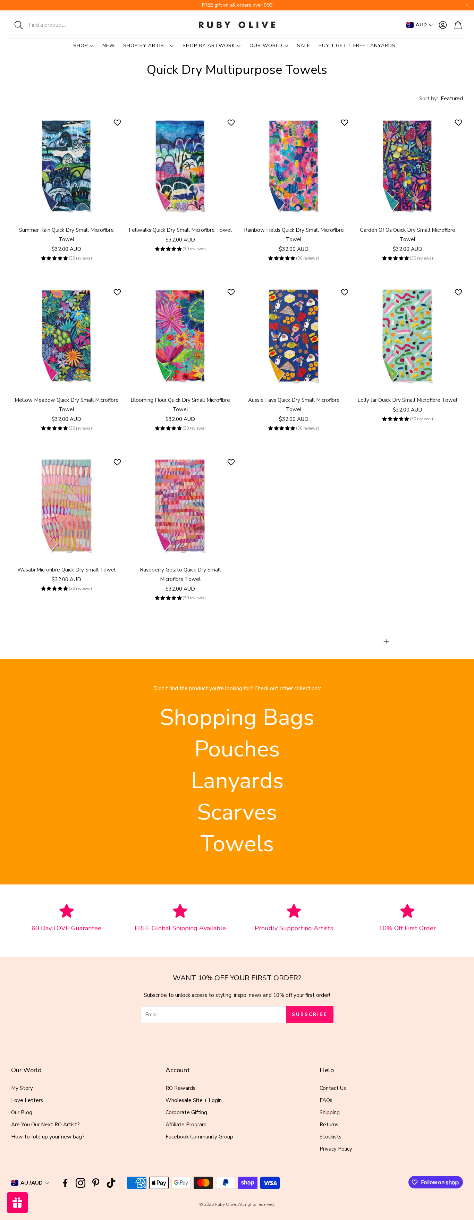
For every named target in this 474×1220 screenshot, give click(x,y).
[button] (53, 25)
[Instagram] (80, 1183)
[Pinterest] (96, 1183)
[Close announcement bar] (467, 5)
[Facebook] (65, 1183)
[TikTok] (111, 1183)
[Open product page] (66, 164)
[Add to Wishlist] (118, 122)
